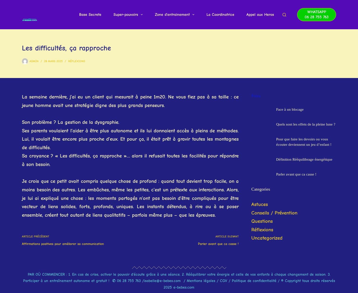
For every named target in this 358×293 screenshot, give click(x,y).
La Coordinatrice (220, 14)
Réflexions (76, 61)
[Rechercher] (284, 15)
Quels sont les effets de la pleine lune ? (305, 124)
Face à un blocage (290, 109)
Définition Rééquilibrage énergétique (304, 159)
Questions (262, 221)
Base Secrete (90, 14)
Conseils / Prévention (274, 213)
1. (69, 274)
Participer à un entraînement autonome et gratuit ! (66, 281)
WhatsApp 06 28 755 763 (317, 14)
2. (184, 274)
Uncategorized (267, 238)
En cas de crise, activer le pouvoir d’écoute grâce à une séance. (126, 274)
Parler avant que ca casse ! (296, 174)
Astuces (259, 204)
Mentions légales (202, 281)
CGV (223, 281)
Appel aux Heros (260, 14)
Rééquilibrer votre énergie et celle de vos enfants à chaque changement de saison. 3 (258, 274)
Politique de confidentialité (254, 281)
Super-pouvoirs (125, 14)
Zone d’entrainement (172, 14)
